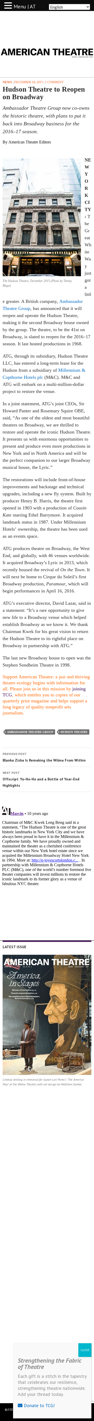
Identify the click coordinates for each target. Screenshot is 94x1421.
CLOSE (84, 1350)
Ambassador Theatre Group (30, 732)
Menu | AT (25, 6)
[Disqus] (47, 869)
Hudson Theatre (74, 732)
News (7, 82)
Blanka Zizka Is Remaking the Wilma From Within (44, 757)
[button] (9, 6)
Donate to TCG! (38, 1405)
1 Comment (54, 82)
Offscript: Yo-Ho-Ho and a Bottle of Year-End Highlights (41, 779)
